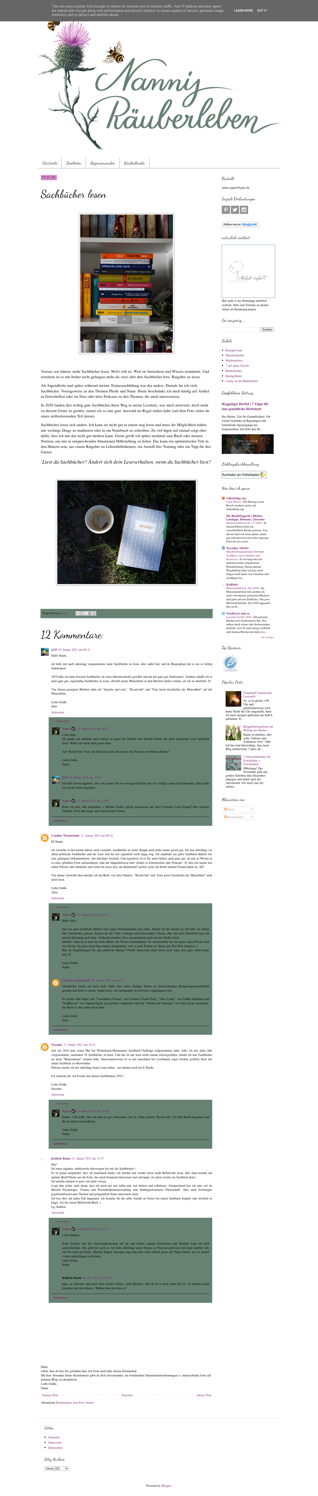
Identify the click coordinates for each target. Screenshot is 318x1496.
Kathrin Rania (61, 1158)
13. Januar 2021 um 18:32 (79, 1045)
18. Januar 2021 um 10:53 (108, 980)
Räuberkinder (134, 163)
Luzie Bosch (234, 502)
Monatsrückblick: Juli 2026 (243, 588)
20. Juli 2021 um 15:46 (97, 1278)
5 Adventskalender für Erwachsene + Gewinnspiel (257, 760)
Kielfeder (232, 584)
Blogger (166, 1485)
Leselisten (73, 163)
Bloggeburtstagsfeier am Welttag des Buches (258, 728)
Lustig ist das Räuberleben (242, 381)
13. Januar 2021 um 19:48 (93, 1111)
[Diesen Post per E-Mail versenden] (77, 613)
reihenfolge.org (236, 498)
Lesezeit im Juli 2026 (239, 617)
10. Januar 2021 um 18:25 (93, 729)
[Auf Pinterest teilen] (94, 613)
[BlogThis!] (82, 613)
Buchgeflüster (234, 376)
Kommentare (235, 817)
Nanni (66, 728)
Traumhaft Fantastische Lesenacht (257, 694)
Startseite (49, 163)
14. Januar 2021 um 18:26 (85, 777)
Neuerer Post (50, 1395)
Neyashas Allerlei (237, 548)
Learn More (243, 10)
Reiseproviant (234, 350)
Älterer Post (203, 1395)
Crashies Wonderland (65, 835)
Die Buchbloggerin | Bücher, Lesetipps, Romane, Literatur (245, 517)
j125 (54, 649)
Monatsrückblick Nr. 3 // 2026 (244, 523)
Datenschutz (55, 1447)
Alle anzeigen (267, 637)
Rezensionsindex (102, 163)
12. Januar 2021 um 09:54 (97, 835)
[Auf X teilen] (86, 613)
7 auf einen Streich (237, 365)
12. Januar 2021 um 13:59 (93, 915)
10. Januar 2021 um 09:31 (74, 650)
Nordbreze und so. (238, 613)
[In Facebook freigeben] (90, 613)
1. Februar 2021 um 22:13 (93, 1229)
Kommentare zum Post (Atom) (75, 1402)
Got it (262, 10)
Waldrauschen (234, 360)
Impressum (55, 1442)
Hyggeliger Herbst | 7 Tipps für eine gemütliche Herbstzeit (245, 406)
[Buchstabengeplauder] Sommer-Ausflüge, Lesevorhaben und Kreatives (245, 555)
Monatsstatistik (235, 355)
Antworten (57, 712)
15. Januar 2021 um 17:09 (93, 801)
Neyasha (56, 1044)
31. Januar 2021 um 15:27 (88, 1158)
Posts (230, 809)
